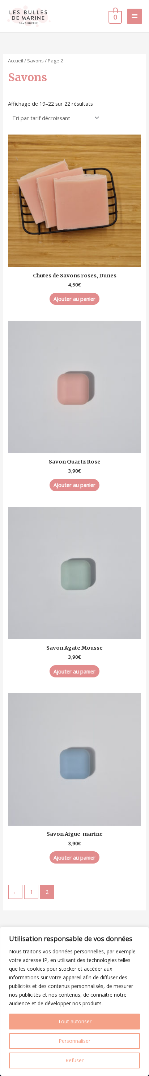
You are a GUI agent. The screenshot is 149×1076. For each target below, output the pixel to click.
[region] (74, 1001)
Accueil (15, 60)
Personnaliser (74, 1040)
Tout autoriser (74, 1021)
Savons (35, 60)
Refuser (74, 1060)
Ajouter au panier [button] (74, 298)
